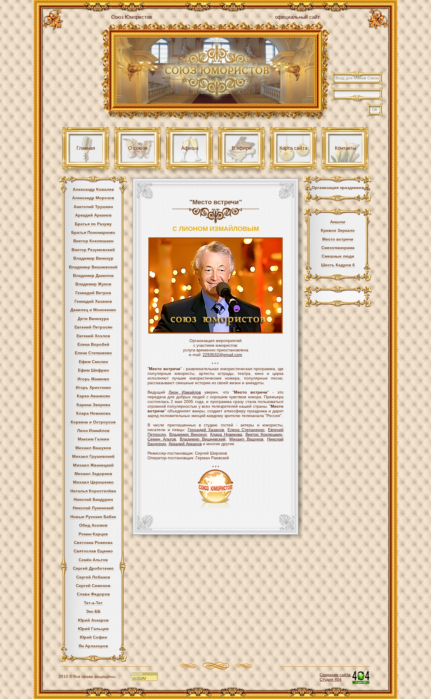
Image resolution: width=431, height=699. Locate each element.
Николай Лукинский (93, 508)
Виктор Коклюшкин (93, 241)
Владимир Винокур (93, 258)
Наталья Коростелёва (93, 491)
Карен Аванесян (93, 396)
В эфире (241, 148)
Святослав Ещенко (93, 551)
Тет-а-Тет (93, 603)
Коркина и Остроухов (93, 422)
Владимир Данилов (93, 275)
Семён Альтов (93, 559)
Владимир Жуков (93, 284)
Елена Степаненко (93, 353)
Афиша (189, 148)
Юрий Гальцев (93, 628)
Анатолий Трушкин (93, 206)
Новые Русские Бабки (93, 516)
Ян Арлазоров (93, 646)
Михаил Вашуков (93, 447)
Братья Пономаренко (93, 232)
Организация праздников (338, 187)
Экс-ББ (93, 611)
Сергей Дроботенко (93, 568)
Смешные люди (338, 256)
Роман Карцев (93, 534)
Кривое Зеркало (338, 230)
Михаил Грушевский (93, 456)
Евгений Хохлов (93, 336)
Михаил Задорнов (93, 473)
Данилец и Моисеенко (93, 309)
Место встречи (337, 239)
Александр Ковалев (93, 189)
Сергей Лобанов (93, 577)
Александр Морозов (93, 197)
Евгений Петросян (93, 327)
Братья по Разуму (93, 224)
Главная (86, 148)
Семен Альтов (161, 439)
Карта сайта (293, 148)
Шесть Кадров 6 (338, 265)
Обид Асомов (93, 525)
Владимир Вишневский (93, 267)
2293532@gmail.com (222, 354)
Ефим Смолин (93, 361)
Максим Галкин (93, 439)
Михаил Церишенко (93, 482)
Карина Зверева (93, 404)
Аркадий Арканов (93, 215)
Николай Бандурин (93, 499)
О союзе (137, 148)
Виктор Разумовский (93, 249)
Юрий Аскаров (93, 620)
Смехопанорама (337, 247)
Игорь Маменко (93, 379)
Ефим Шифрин (93, 370)
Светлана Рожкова (93, 542)
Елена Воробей (93, 344)
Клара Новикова (93, 413)
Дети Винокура (93, 318)
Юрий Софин (93, 637)
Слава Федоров (93, 594)
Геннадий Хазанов (93, 301)
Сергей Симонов (93, 585)
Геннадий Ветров (93, 292)
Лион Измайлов (93, 430)
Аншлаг (338, 222)
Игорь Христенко (93, 387)
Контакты (345, 148)
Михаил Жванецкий (93, 465)
